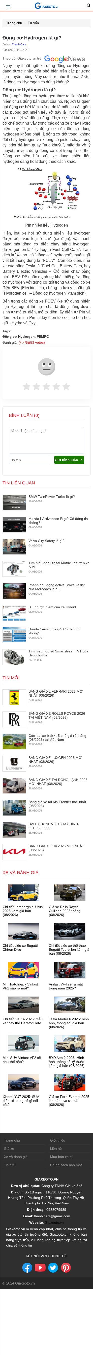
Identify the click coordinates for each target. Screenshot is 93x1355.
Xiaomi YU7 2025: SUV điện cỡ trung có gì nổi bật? (21, 1101)
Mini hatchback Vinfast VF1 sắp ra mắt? (20, 986)
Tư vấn (33, 23)
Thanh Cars (19, 44)
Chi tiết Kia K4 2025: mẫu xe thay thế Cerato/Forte (23, 1021)
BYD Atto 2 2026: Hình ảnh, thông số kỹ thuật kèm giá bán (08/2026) (67, 1062)
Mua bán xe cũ (61, 1157)
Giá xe (9, 1149)
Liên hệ (56, 1149)
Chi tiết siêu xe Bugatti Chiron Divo (20, 947)
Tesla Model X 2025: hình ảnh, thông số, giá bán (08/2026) (69, 1023)
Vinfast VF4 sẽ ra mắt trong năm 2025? (66, 986)
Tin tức (9, 1165)
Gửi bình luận (67, 460)
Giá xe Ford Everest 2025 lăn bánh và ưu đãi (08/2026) (69, 1101)
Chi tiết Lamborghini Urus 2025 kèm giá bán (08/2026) (23, 911)
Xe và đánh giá (16, 1157)
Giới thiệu (57, 1140)
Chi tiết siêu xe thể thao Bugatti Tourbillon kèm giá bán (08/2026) (69, 949)
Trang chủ (14, 23)
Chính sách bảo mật (66, 1165)
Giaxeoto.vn (54, 1222)
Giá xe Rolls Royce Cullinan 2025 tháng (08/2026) (64, 911)
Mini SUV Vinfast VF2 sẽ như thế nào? (22, 1060)
